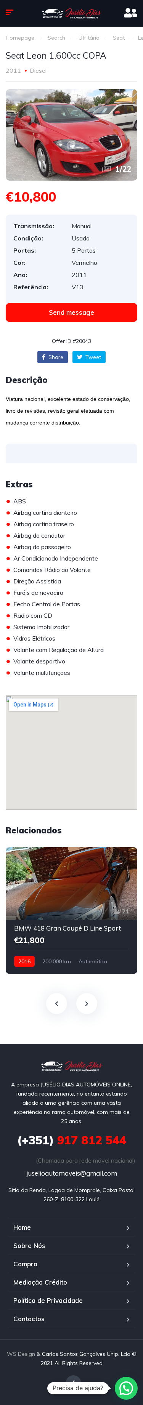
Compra (25, 1264)
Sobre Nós (29, 1246)
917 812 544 (71, 1140)
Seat (119, 37)
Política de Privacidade (48, 1300)
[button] (71, 312)
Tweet (92, 357)
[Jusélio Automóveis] (71, 13)
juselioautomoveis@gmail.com (71, 1173)
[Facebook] (73, 1383)
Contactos (29, 1319)
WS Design (21, 1354)
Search (56, 37)
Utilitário (89, 37)
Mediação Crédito (40, 1282)
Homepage (20, 37)
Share (55, 357)
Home (22, 1227)
